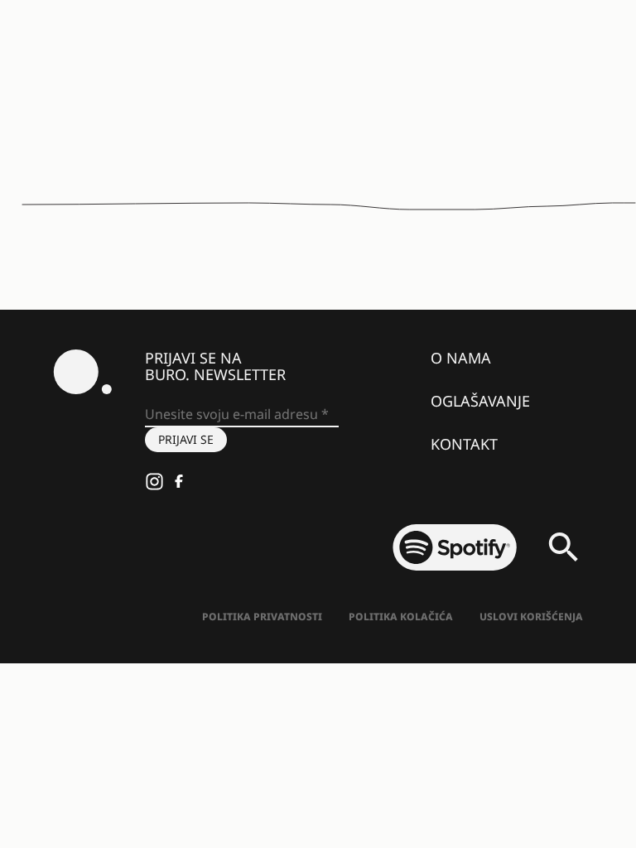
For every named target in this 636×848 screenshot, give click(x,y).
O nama (461, 358)
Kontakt (464, 444)
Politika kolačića (401, 617)
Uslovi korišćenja (531, 617)
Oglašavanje (480, 401)
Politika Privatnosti (262, 617)
